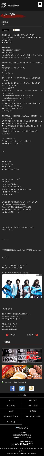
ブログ (11, 411)
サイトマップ (11, 422)
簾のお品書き (11, 405)
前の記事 (13, 335)
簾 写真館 (33, 411)
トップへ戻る (22, 395)
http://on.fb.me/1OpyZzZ (9, 329)
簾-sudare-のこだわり (11, 416)
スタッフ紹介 (33, 405)
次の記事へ (30, 335)
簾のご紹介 (33, 400)
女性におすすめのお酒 (33, 416)
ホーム (11, 400)
